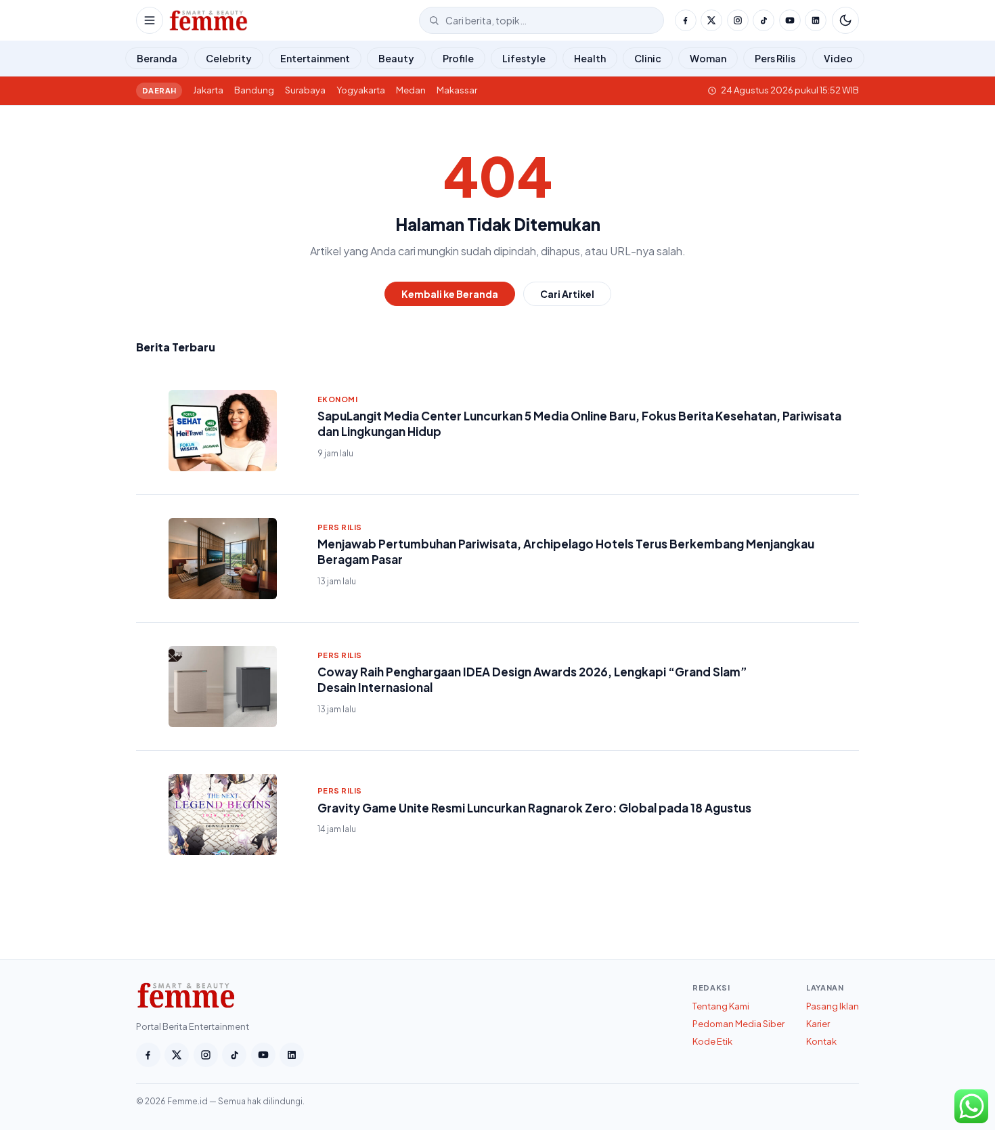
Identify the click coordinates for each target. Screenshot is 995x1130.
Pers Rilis (775, 58)
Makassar (457, 90)
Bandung (254, 90)
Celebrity (229, 58)
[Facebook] (685, 20)
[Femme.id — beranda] (291, 20)
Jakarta (208, 90)
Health (590, 58)
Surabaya (305, 90)
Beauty (396, 58)
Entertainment (315, 58)
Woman (708, 58)
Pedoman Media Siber (738, 1023)
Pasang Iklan (832, 1006)
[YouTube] (790, 20)
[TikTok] (763, 20)
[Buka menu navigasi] (149, 20)
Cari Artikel (567, 294)
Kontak (821, 1041)
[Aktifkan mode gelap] (845, 20)
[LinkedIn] (815, 20)
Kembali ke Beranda (449, 294)
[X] (711, 20)
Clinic (647, 58)
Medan (411, 90)
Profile (458, 58)
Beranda (157, 58)
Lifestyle (524, 58)
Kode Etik (712, 1041)
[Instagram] (738, 20)
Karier (818, 1023)
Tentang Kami (720, 1006)
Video (838, 58)
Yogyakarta (360, 90)
